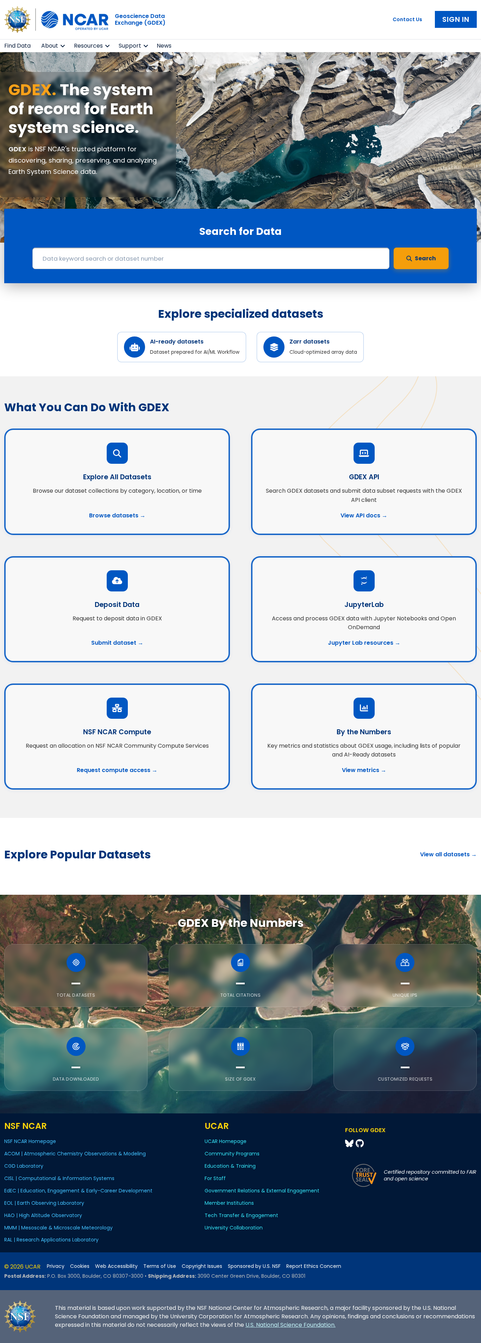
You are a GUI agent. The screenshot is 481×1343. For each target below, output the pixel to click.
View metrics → (364, 770)
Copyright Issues (202, 1266)
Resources (88, 46)
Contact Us (407, 19)
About (49, 46)
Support (130, 46)
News (164, 46)
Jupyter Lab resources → (364, 643)
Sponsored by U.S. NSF (254, 1266)
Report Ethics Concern (313, 1266)
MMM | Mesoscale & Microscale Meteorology (58, 1227)
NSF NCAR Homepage (30, 1141)
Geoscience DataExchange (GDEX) (140, 19)
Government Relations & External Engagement (262, 1190)
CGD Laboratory (23, 1165)
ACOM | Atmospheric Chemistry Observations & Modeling (75, 1153)
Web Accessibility (116, 1266)
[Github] (360, 1143)
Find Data (17, 46)
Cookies (79, 1266)
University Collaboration (234, 1227)
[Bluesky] (350, 1143)
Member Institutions (229, 1203)
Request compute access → (117, 770)
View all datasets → (448, 854)
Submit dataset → (117, 643)
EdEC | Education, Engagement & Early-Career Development (78, 1190)
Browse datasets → (117, 515)
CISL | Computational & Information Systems (59, 1178)
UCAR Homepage (225, 1141)
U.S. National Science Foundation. (290, 1325)
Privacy (55, 1266)
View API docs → (364, 515)
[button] (62, 46)
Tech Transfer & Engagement (241, 1215)
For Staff (215, 1178)
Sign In (455, 19)
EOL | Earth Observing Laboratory (44, 1203)
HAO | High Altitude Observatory (43, 1215)
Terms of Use (159, 1266)
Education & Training (230, 1165)
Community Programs (232, 1153)
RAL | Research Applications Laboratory (51, 1239)
